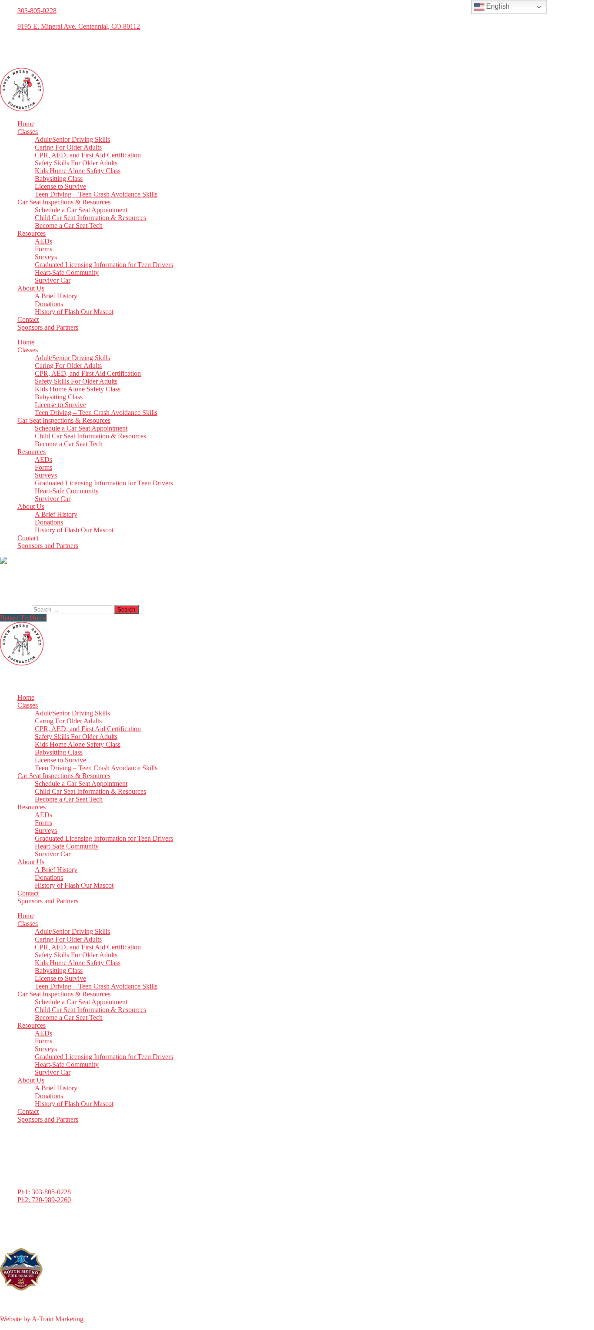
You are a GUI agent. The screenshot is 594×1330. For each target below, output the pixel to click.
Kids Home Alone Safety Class (77, 170)
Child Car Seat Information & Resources (90, 217)
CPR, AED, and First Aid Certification (88, 155)
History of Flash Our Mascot (74, 311)
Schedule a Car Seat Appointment (81, 210)
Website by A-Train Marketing (41, 1319)
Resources (31, 233)
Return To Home (23, 618)
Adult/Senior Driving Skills (72, 139)
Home (25, 123)
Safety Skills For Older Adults (76, 163)
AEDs (43, 241)
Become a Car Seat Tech (69, 225)
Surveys (46, 257)
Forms (43, 249)
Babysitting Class (59, 178)
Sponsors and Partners (47, 327)
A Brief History (56, 296)
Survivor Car (52, 280)
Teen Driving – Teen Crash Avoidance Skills (96, 194)
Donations (49, 303)
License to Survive (60, 186)
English (497, 6)
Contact (28, 319)
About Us (30, 288)
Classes (27, 131)
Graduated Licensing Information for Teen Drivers (104, 264)
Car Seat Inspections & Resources (63, 202)
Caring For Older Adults (68, 147)
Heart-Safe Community (67, 272)
